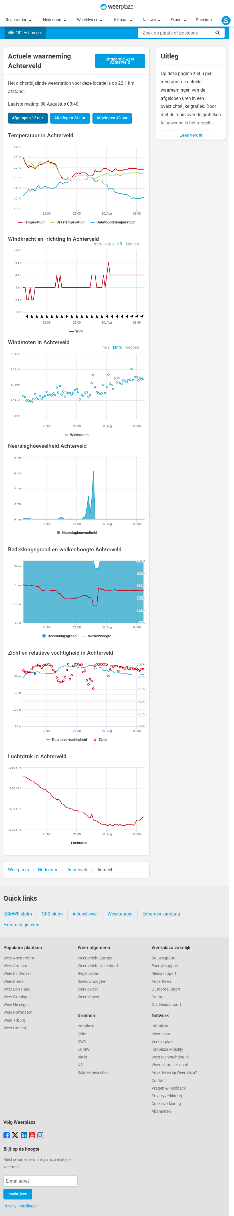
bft (119, 244)
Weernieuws (88, 997)
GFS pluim (52, 914)
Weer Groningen (17, 997)
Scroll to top (224, 1206)
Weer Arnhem (15, 965)
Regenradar (16, 19)
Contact (159, 997)
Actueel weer (85, 914)
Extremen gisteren (21, 924)
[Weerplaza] (117, 7)
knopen (132, 244)
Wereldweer (87, 19)
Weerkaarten (120, 914)
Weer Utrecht (14, 1028)
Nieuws (150, 19)
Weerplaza (161, 1034)
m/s (97, 244)
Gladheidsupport (166, 1004)
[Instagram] (40, 1136)
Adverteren (161, 981)
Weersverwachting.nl (170, 1057)
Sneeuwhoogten (92, 981)
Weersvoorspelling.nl (170, 1064)
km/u (109, 244)
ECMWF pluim (17, 914)
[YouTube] (32, 1136)
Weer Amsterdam (18, 958)
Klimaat (121, 19)
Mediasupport (164, 973)
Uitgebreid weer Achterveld (120, 61)
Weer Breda (13, 981)
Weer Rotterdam (17, 1012)
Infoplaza (86, 1026)
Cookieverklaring (166, 1103)
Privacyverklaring (167, 1096)
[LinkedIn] (24, 1136)
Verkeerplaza (163, 1041)
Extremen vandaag (161, 914)
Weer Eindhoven (17, 973)
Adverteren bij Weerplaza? (174, 1072)
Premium (204, 19)
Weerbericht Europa (95, 958)
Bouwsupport (164, 958)
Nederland (52, 19)
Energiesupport (165, 965)
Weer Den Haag (17, 989)
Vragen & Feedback (169, 1088)
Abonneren (161, 1111)
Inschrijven (17, 1193)
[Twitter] (15, 1136)
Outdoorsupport (166, 989)
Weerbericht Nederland (98, 965)
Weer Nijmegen (16, 1004)
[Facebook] (6, 1136)
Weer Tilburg (14, 1020)
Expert (176, 19)
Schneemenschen (93, 1072)
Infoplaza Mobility (167, 1049)
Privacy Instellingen (20, 1206)
